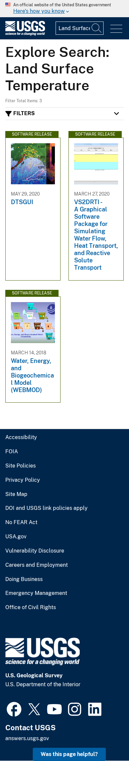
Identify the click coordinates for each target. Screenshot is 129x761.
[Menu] (116, 29)
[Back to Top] (105, 737)
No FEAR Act (21, 522)
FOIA (11, 452)
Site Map (16, 494)
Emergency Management (36, 593)
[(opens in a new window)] (14, 708)
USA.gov (15, 537)
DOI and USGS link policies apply (46, 508)
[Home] (25, 34)
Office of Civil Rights (30, 607)
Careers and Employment (36, 565)
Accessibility (21, 437)
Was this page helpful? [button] (69, 754)
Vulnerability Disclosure (34, 551)
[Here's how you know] (64, 8)
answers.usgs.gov (27, 738)
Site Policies (20, 466)
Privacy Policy (22, 480)
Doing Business (24, 579)
